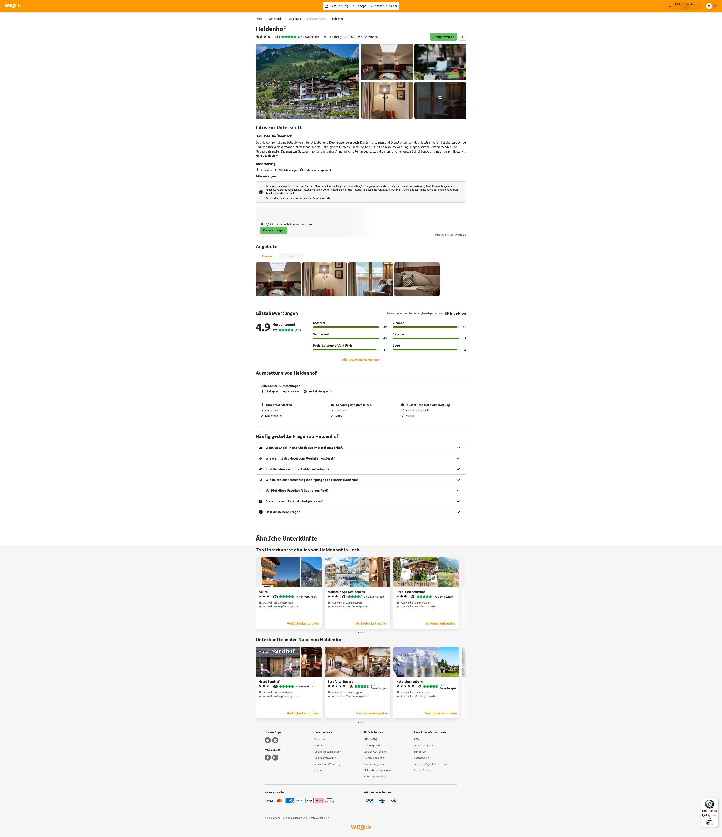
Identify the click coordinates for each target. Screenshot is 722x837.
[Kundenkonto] (711, 6)
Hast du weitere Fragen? (283, 512)
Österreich (275, 18)
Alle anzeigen (266, 176)
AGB (416, 739)
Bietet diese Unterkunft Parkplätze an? (294, 501)
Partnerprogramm (374, 764)
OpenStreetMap (457, 235)
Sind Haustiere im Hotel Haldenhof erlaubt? (297, 469)
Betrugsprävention (375, 776)
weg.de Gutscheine (375, 751)
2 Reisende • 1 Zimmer (384, 6)
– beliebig (342, 6)
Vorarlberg (294, 18)
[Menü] (716, 800)
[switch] (709, 822)
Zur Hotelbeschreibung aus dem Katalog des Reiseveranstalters (299, 198)
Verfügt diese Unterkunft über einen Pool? (297, 490)
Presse (318, 770)
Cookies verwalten (325, 757)
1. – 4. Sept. (359, 6)
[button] (307, 81)
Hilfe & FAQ (370, 739)
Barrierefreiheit (423, 770)
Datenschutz (421, 757)
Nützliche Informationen (378, 770)
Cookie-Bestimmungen (327, 751)
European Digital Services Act (431, 764)
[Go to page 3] (363, 632)
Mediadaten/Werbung (327, 764)
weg (259, 18)
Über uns (319, 739)
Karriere (319, 745)
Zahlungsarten (372, 745)
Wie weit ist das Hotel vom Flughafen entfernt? (300, 458)
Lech (334, 6)
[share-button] (462, 37)
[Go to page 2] (361, 632)
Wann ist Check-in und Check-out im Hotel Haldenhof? (305, 447)
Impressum (420, 751)
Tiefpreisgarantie (374, 757)
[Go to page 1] (358, 632)
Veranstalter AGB (424, 745)
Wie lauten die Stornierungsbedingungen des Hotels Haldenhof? (313, 480)
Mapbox (441, 235)
